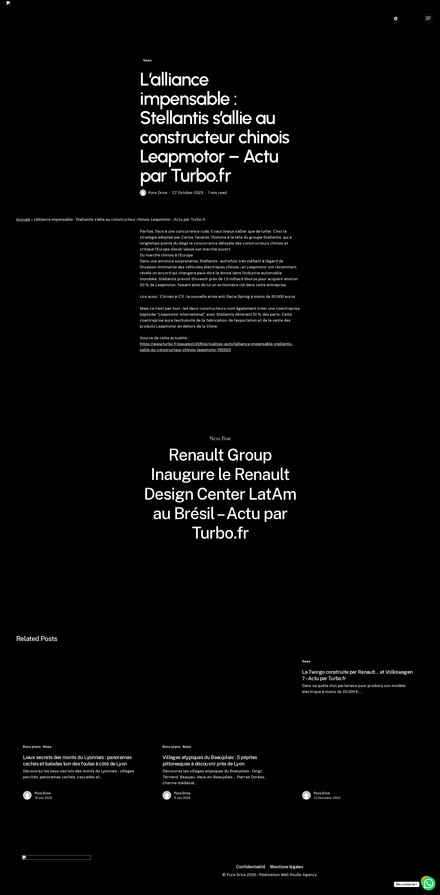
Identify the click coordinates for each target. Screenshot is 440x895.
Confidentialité (250, 866)
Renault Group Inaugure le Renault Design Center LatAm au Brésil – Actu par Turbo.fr (220, 489)
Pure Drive (157, 192)
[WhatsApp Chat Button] (428, 883)
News (147, 60)
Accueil (23, 219)
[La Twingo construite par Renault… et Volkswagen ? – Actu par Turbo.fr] (358, 730)
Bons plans (32, 747)
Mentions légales (286, 866)
